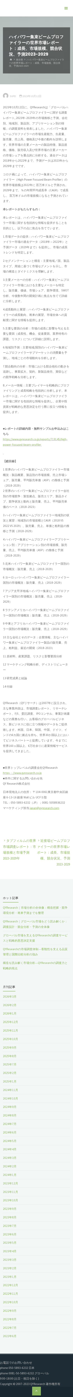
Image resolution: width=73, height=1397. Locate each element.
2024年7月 (10, 1124)
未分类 (19, 59)
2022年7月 (10, 1328)
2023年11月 (10, 1192)
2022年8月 (10, 1319)
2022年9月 (10, 1311)
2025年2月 (10, 1073)
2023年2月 (10, 1268)
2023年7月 (10, 1226)
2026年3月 (10, 996)
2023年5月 (10, 1242)
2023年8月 (10, 1217)
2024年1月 (10, 1175)
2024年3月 (10, 1158)
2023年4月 (10, 1251)
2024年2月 (10, 1166)
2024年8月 (10, 1115)
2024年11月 (10, 1090)
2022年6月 (10, 1336)
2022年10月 (10, 1302)
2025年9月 (10, 1047)
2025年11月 (10, 1030)
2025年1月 (10, 1081)
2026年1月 (10, 1013)
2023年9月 (10, 1209)
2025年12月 (10, 1022)
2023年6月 (10, 1234)
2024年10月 (10, 1098)
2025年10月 (10, 1039)
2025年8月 (10, 1056)
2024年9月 (10, 1107)
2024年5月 (10, 1141)
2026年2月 (10, 1005)
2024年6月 (10, 1132)
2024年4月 (10, 1149)
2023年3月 (10, 1260)
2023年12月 (10, 1183)
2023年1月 (10, 1277)
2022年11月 (10, 1293)
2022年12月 (10, 1285)
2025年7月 (10, 1064)
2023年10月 (10, 1200)
